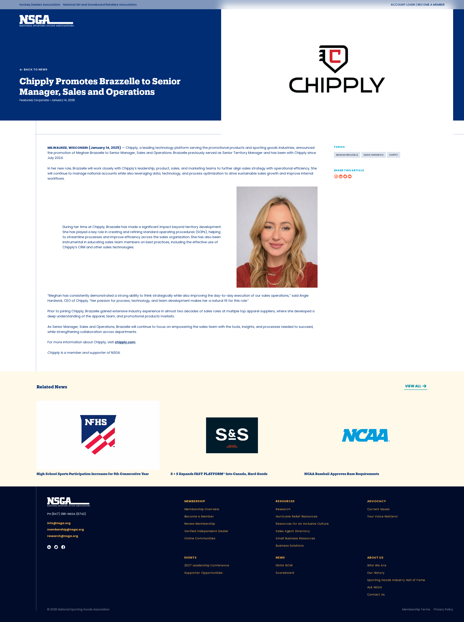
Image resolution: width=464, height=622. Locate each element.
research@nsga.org (62, 536)
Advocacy (376, 501)
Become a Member (431, 5)
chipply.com (125, 342)
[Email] (350, 176)
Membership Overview (201, 509)
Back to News (35, 69)
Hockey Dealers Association (39, 5)
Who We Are (376, 565)
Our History (376, 573)
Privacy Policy (443, 609)
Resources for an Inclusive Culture (302, 524)
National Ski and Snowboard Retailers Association (100, 5)
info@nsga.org (59, 523)
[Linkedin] (341, 176)
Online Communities (200, 538)
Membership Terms (416, 609)
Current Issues (378, 509)
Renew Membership (199, 524)
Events (190, 557)
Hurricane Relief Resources (297, 516)
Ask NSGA (374, 587)
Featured (25, 100)
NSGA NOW (284, 565)
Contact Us (376, 594)
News (280, 557)
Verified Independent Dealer (206, 531)
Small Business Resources (295, 538)
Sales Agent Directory (293, 531)
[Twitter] (345, 176)
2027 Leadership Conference (206, 565)
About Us (375, 557)
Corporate (41, 100)
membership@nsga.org (65, 529)
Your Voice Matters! (382, 516)
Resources (285, 501)
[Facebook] (336, 176)
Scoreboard (285, 573)
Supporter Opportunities (203, 573)
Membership (194, 501)
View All (413, 386)
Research (283, 509)
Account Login (403, 5)
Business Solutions (290, 546)
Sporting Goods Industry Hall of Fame (396, 580)
